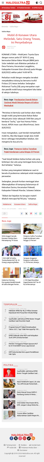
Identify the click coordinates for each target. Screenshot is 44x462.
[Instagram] (20, 438)
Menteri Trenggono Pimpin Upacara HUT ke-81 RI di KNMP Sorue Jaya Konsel (23, 345)
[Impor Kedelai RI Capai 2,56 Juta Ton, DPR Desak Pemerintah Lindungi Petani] (9, 383)
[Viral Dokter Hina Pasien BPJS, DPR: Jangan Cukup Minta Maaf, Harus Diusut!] (9, 404)
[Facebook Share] (21, 213)
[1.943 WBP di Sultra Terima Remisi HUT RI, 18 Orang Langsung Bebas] (11, 251)
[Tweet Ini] (26, 213)
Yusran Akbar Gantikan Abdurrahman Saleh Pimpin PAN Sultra (28, 414)
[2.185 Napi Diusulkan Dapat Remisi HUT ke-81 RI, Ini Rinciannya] (32, 272)
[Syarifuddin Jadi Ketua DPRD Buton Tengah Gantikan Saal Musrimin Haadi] (9, 372)
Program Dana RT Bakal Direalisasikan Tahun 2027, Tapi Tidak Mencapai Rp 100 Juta (23, 328)
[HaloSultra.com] (18, 2)
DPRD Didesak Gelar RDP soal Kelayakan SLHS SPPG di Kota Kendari (23, 336)
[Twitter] (16, 438)
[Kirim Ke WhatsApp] (40, 213)
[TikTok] (29, 438)
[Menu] (3, 3)
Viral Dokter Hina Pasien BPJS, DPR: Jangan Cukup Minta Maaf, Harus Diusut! (28, 404)
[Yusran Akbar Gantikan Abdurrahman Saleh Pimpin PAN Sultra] (9, 415)
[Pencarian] (41, 3)
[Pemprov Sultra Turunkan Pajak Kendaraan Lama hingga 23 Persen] (32, 228)
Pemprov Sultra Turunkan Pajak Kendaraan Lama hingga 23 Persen (32, 238)
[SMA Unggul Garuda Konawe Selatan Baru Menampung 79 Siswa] (11, 228)
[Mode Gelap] (37, 3)
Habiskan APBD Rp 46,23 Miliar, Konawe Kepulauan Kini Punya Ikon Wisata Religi (23, 312)
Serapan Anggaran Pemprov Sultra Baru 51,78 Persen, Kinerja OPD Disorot (31, 260)
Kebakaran (7, 204)
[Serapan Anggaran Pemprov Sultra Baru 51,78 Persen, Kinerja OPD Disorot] (32, 251)
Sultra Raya (6, 31)
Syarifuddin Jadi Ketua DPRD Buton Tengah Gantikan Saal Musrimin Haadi (24, 320)
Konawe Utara (19, 204)
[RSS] (33, 438)
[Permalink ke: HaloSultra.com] (4, 47)
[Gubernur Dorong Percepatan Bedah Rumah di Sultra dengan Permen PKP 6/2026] (11, 272)
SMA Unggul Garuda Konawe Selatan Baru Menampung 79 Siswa (10, 238)
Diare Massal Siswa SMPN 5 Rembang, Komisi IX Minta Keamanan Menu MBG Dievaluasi (27, 393)
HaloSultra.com (11, 46)
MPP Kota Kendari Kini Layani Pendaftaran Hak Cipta (24, 353)
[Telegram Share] (36, 213)
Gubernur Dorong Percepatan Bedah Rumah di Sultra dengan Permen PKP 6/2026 (11, 282)
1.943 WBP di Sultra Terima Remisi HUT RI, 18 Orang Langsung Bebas (10, 260)
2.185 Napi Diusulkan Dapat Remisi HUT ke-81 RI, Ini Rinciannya (32, 282)
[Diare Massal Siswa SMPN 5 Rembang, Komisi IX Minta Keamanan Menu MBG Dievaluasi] (9, 394)
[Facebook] (11, 438)
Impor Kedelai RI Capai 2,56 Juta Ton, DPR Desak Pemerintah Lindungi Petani (28, 383)
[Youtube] (24, 438)
